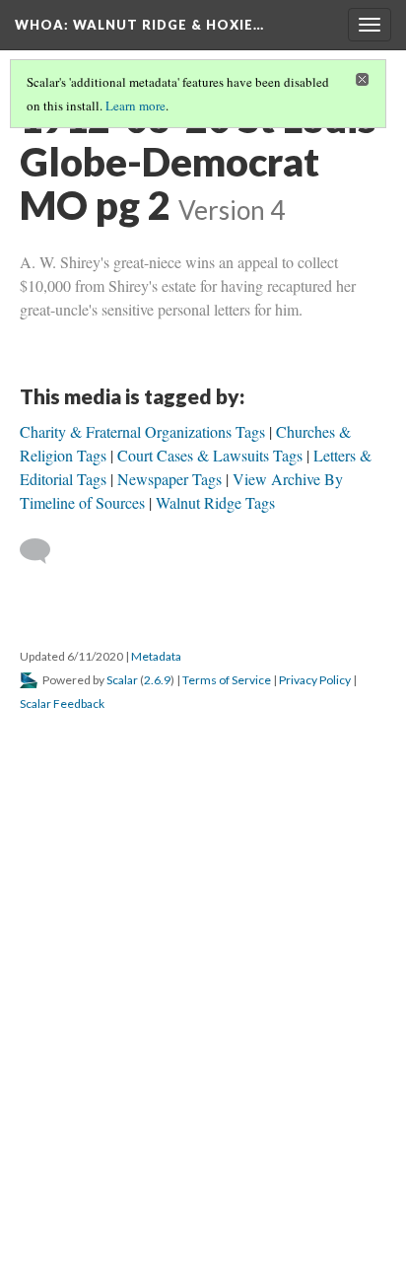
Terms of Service (226, 679)
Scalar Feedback (62, 703)
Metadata (156, 656)
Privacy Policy (315, 679)
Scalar (122, 679)
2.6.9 (157, 679)
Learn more (135, 105)
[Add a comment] (44, 551)
